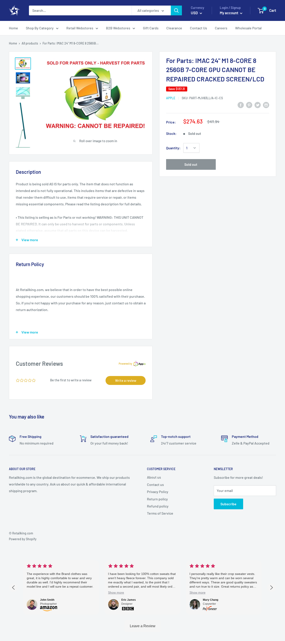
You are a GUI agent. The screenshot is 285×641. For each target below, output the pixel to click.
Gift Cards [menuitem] (151, 28)
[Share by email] (266, 104)
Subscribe (228, 504)
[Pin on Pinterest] (249, 104)
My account (229, 12)
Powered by (125, 363)
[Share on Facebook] (241, 104)
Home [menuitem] (13, 28)
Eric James (128, 599)
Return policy (157, 499)
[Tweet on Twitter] (257, 104)
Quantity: (173, 148)
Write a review (125, 380)
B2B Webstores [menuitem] (118, 28)
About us (154, 477)
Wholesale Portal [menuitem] (248, 28)
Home (13, 43)
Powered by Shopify (23, 539)
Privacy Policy (157, 491)
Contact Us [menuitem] (198, 28)
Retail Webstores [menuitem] (79, 28)
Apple (170, 98)
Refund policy (158, 506)
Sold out (190, 164)
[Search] (176, 10)
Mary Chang (210, 599)
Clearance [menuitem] (174, 28)
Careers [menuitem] (221, 28)
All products (30, 43)
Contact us (155, 484)
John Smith (47, 599)
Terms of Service (160, 513)
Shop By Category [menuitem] (40, 28)
